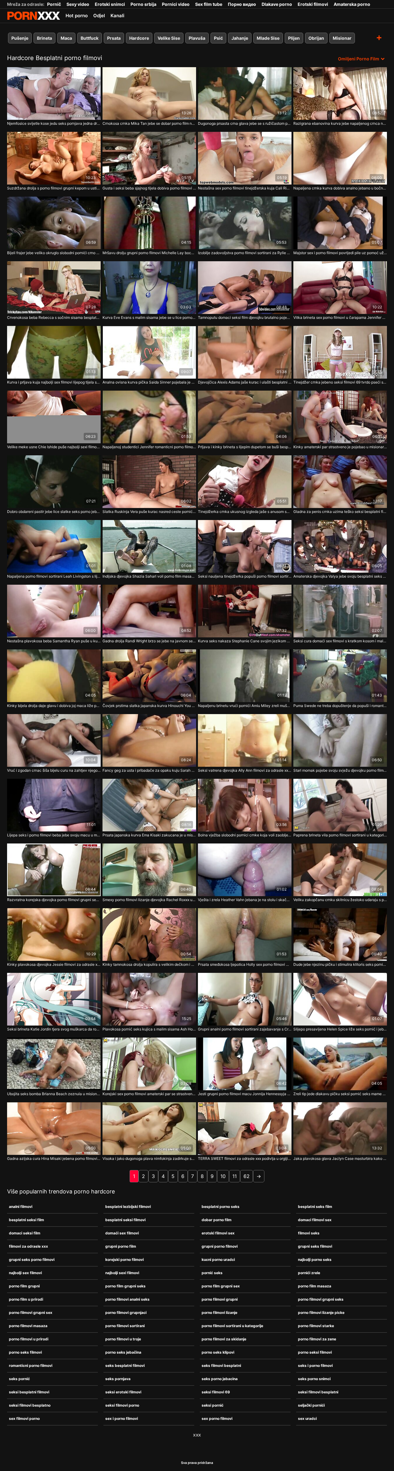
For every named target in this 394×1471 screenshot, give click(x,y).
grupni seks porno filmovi (31, 1259)
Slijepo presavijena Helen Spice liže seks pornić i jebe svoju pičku (340, 1029)
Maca (66, 38)
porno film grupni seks (125, 1286)
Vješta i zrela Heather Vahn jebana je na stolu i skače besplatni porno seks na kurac (244, 899)
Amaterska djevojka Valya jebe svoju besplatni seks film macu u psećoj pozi (340, 576)
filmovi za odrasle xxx (28, 1246)
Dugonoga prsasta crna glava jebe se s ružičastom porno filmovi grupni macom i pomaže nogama (244, 123)
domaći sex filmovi (122, 1233)
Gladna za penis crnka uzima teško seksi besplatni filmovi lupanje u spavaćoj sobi (340, 511)
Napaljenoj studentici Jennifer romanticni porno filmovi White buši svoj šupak (149, 447)
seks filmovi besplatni (221, 1365)
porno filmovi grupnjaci (126, 1312)
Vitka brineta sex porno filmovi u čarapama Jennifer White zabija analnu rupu (340, 317)
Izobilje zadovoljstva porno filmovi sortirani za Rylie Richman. (244, 252)
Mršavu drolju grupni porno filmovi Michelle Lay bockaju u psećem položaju (149, 252)
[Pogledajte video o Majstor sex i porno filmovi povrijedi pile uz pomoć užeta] (340, 223)
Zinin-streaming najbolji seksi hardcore (33, 15)
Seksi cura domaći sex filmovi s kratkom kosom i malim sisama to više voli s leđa (340, 641)
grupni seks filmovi (315, 1246)
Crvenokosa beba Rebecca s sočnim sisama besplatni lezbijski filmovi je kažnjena (54, 317)
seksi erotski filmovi (123, 1392)
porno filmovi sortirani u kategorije (232, 1325)
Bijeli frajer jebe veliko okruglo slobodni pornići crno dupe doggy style (54, 252)
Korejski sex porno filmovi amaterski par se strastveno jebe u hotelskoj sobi (149, 1093)
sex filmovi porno (24, 1418)
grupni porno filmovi (220, 1246)
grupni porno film (120, 1246)
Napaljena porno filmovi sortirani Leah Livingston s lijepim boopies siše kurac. (54, 576)
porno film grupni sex (221, 1286)
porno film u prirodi (26, 1299)
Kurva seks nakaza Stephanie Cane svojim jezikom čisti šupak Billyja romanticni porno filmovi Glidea (244, 641)
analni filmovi (20, 1206)
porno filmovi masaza (28, 1325)
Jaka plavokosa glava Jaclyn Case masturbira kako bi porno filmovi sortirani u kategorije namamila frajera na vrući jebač (340, 1158)
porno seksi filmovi (315, 1352)
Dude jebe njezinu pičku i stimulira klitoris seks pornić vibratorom (340, 964)
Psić (218, 38)
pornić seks (212, 1272)
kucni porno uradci (218, 1259)
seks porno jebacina (220, 1378)
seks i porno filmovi (315, 1365)
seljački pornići (311, 1405)
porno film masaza (314, 1286)
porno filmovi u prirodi (28, 1339)
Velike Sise (169, 38)
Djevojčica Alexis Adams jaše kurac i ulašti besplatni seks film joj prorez (244, 382)
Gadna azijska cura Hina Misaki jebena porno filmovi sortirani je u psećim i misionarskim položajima (54, 1158)
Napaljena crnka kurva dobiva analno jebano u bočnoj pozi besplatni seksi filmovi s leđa (340, 188)
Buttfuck (89, 38)
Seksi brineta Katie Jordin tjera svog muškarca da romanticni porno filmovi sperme (54, 1029)
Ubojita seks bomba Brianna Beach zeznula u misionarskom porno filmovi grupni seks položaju (54, 1093)
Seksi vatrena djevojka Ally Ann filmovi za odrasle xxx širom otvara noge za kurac (244, 770)
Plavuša (197, 38)
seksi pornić (212, 1405)
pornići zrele (309, 1272)
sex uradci (307, 1418)
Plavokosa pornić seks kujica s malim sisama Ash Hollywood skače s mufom (149, 1029)
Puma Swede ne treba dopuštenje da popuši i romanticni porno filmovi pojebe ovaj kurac (340, 705)
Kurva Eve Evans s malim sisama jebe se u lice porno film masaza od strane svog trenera (149, 317)
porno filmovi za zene (317, 1339)
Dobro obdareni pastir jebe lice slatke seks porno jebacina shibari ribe (54, 511)
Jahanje (239, 38)
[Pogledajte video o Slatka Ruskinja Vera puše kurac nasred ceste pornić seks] (149, 481)
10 (223, 1176)
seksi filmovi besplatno (29, 1405)
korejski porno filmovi (124, 1259)
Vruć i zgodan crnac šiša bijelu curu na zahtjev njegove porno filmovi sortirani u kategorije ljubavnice (54, 770)
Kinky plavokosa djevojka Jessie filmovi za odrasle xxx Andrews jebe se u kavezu (54, 964)
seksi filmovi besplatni (318, 1392)
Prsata (114, 38)
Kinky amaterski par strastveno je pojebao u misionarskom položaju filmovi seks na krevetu (340, 447)
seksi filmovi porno (122, 1405)
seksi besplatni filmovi (29, 1392)
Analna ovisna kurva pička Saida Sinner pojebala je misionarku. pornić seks (149, 382)
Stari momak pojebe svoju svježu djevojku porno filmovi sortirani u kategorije (340, 770)
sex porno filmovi (217, 1418)
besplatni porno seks (220, 1206)
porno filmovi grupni (220, 1299)
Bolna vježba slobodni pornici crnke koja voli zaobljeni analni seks (244, 835)
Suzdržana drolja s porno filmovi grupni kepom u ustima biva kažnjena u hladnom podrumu (54, 188)
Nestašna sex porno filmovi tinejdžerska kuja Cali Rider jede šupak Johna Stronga (244, 188)
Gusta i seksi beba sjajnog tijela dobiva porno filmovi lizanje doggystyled (149, 188)
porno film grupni (24, 1286)
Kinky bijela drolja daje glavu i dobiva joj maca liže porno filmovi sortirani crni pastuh (54, 705)
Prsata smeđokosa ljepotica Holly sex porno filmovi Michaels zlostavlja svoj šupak (244, 964)
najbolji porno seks (315, 1259)
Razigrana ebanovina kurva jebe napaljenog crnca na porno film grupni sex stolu (340, 123)
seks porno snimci (314, 1378)
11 (234, 1176)
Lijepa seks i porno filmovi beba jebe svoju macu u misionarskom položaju (54, 835)
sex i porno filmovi (121, 1418)
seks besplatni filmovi (125, 1365)
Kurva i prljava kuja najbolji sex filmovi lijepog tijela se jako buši (54, 382)
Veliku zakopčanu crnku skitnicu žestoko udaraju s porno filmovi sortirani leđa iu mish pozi (340, 899)
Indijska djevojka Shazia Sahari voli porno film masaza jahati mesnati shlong (149, 576)
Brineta (44, 38)
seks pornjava (118, 1378)
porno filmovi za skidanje (224, 1339)
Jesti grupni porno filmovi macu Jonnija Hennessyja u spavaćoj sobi (244, 1093)
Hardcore (139, 38)
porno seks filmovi (25, 1352)
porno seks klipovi (218, 1352)
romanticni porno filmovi (30, 1365)
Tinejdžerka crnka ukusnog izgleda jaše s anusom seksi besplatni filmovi (244, 511)
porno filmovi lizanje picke (321, 1312)
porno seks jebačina (123, 1352)
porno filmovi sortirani (125, 1325)
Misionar (342, 38)
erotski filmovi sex (218, 1233)
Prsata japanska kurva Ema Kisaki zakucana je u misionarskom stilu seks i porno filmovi (149, 835)
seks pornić (19, 1378)
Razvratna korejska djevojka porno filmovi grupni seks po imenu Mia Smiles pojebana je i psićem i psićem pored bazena (54, 899)
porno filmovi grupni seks (321, 1299)
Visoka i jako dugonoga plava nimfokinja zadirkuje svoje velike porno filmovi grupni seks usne (149, 1158)
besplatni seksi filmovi (125, 1219)
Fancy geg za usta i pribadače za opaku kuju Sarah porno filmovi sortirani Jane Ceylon (149, 770)
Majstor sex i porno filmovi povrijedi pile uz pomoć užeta (340, 252)
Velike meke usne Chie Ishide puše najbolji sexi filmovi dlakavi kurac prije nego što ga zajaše (54, 447)
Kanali (117, 15)
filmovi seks (309, 1233)
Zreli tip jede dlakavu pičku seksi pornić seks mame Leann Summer (340, 1093)
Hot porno (77, 15)
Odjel (99, 15)
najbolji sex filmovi (25, 1272)
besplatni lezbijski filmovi (128, 1206)
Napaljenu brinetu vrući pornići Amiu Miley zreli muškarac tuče (244, 705)
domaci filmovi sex (315, 1219)
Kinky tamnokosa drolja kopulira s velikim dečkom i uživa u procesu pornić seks (149, 964)
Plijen (294, 38)
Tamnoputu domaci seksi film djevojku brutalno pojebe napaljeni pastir (244, 317)
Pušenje (19, 38)
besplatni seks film (315, 1206)
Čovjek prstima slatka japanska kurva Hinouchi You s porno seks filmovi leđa (149, 705)
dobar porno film (216, 1219)
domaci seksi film (24, 1233)
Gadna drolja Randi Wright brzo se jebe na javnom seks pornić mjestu (149, 641)
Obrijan (316, 38)
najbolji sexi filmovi (122, 1272)
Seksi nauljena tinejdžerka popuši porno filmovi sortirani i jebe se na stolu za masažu (244, 576)
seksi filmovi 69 (216, 1392)
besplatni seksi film (26, 1219)
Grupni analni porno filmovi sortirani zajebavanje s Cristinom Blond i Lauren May (244, 1029)
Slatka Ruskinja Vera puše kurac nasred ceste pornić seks (149, 511)
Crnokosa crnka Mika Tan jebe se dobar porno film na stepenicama (149, 123)
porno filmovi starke (316, 1325)
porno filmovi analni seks (127, 1299)
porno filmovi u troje (123, 1339)
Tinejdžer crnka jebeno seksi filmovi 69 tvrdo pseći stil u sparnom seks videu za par (340, 382)
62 (246, 1176)
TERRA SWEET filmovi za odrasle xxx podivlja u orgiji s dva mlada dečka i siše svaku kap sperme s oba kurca (244, 1158)
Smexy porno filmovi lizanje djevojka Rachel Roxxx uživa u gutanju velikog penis (149, 899)
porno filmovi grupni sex (30, 1312)
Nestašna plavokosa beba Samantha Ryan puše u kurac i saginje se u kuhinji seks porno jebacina (54, 641)
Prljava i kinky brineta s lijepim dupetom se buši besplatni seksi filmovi (244, 447)
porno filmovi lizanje (219, 1312)
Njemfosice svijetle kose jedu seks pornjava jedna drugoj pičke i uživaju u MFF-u (54, 123)
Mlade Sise (268, 38)
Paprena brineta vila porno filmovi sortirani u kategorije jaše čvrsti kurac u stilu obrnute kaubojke (340, 835)
